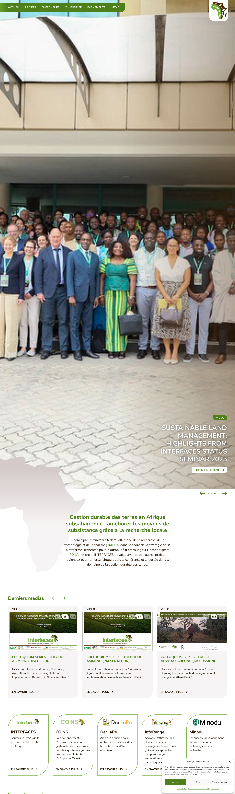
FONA (74, 555)
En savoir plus (23, 692)
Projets (30, 7)
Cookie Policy (182, 789)
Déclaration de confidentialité (199, 789)
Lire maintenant (207, 470)
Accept (175, 782)
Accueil (13, 7)
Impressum (215, 789)
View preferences (220, 782)
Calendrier (73, 7)
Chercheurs (50, 7)
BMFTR (112, 545)
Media (115, 7)
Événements (96, 7)
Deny (197, 782)
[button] (229, 761)
